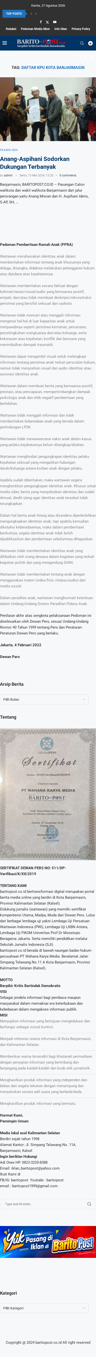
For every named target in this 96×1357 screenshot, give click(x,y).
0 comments (68, 175)
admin (8, 175)
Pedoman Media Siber (35, 29)
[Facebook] (41, 22)
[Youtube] (54, 22)
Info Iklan (60, 29)
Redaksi (11, 29)
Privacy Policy (81, 29)
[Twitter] (47, 22)
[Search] (82, 43)
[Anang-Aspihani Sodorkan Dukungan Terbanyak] (48, 109)
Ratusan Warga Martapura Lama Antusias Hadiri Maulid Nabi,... (43, 14)
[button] (31, 14)
